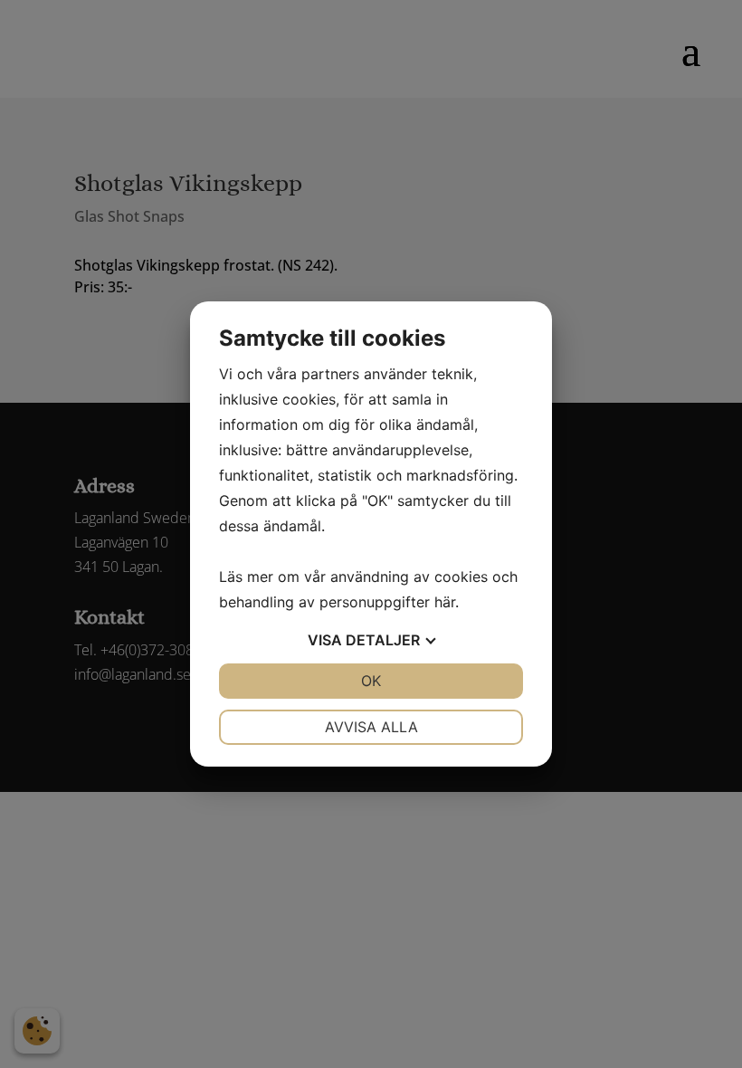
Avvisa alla (371, 727)
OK (371, 681)
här (444, 602)
